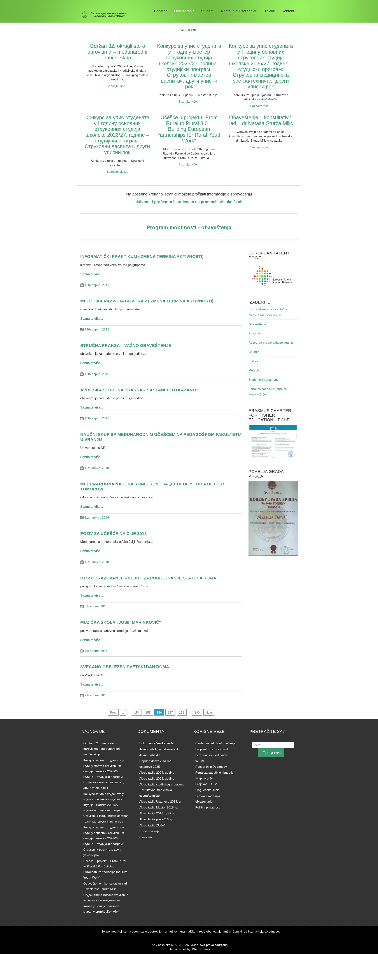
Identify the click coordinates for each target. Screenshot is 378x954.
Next (209, 712)
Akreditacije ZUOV (152, 825)
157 (170, 712)
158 (181, 712)
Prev (113, 712)
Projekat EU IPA (206, 784)
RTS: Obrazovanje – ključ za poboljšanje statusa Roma (148, 578)
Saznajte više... (117, 86)
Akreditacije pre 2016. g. (156, 819)
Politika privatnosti (207, 807)
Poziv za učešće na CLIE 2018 (113, 533)
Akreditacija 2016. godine (156, 813)
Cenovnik (145, 837)
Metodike (254, 370)
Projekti (269, 11)
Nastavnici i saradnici (238, 11)
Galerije (253, 352)
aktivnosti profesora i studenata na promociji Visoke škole (189, 202)
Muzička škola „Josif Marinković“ (120, 622)
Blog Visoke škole (207, 790)
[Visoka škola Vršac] (105, 14)
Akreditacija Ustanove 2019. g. (160, 801)
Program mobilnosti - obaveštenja (189, 227)
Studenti (207, 11)
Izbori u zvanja (149, 831)
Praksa (253, 361)
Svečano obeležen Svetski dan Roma (124, 666)
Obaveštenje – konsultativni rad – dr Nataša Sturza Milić (261, 120)
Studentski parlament (263, 379)
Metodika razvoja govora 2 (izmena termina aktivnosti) (146, 300)
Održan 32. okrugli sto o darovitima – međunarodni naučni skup (117, 51)
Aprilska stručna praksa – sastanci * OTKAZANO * (139, 389)
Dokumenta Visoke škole (156, 743)
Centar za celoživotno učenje (215, 743)
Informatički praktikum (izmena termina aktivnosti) (141, 256)
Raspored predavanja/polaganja (270, 342)
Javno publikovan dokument (158, 749)
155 (148, 712)
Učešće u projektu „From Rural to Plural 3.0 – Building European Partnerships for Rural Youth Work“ (189, 129)
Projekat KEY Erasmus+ (211, 749)
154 (137, 712)
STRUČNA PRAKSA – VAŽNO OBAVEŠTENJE (126, 345)
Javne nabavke (149, 755)
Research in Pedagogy (211, 766)
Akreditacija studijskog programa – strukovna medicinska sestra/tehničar (161, 790)
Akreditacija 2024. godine (156, 772)
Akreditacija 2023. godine (156, 778)
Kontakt (288, 11)
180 (197, 712)
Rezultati (254, 333)
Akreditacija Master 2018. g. (158, 807)
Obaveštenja (184, 11)
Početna (160, 11)
